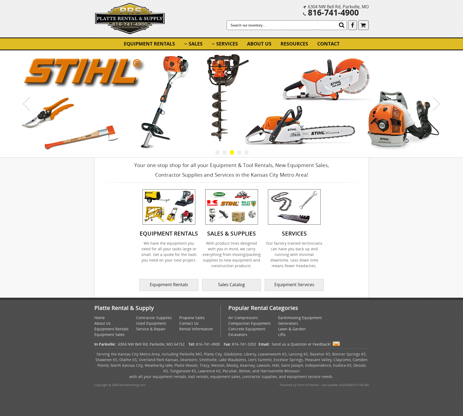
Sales (196, 43)
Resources (294, 43)
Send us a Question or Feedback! (301, 344)
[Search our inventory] (341, 25)
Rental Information (196, 328)
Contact (328, 43)
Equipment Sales (109, 334)
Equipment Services (294, 285)
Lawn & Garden (292, 328)
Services (227, 43)
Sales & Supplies (231, 233)
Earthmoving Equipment (300, 317)
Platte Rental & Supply (124, 308)
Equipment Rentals (149, 43)
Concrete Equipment (246, 328)
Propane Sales (192, 317)
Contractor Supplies (154, 317)
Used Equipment (151, 323)
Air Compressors (243, 317)
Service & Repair (151, 328)
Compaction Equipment (249, 323)
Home (99, 317)
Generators (288, 323)
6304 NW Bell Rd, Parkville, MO (338, 7)
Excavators (237, 334)
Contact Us (189, 323)
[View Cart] (363, 25)
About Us (259, 43)
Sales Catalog (231, 285)
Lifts (282, 334)
